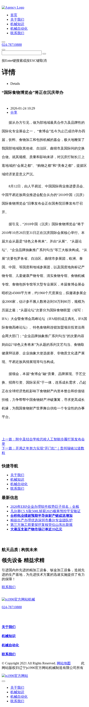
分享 (13, 112)
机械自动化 (10, 645)
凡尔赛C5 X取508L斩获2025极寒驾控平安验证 (45, 511)
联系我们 (9, 587)
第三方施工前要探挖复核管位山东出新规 (41, 524)
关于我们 (9, 627)
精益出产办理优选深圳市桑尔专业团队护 (41, 520)
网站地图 (64, 663)
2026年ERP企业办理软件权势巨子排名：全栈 (44, 506)
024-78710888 (12, 44)
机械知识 (9, 636)
